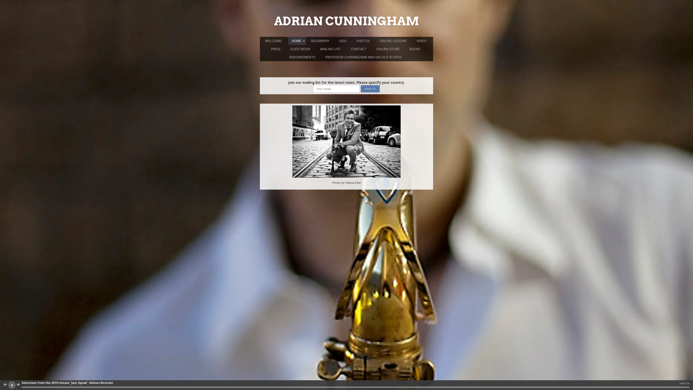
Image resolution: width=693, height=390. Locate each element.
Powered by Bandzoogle (346, 207)
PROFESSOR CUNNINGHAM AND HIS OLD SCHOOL (363, 57)
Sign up (370, 88)
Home (296, 41)
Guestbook (300, 49)
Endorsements (302, 57)
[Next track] (18, 384)
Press (275, 49)
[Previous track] (5, 384)
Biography (320, 41)
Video (421, 41)
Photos (363, 41)
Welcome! (273, 41)
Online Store (388, 49)
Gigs (342, 41)
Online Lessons (393, 41)
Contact (358, 49)
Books (414, 49)
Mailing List (330, 49)
